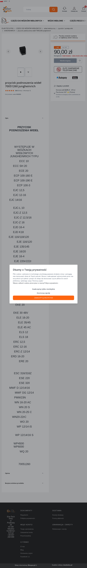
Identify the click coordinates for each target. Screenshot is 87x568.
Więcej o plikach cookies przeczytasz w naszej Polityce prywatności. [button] (35, 283)
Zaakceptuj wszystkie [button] (43, 298)
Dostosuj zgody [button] (43, 293)
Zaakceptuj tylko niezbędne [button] (43, 289)
